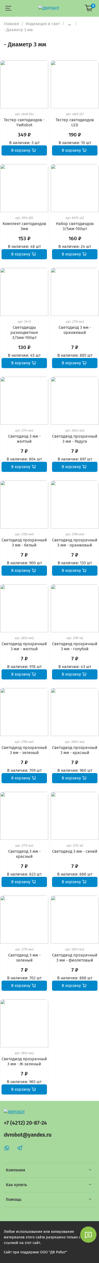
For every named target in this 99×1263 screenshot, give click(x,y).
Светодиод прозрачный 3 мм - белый (24, 543)
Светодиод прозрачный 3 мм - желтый (24, 646)
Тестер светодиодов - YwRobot (24, 122)
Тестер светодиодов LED (75, 122)
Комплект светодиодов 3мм (24, 226)
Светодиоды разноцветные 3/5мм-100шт (24, 332)
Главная (11, 23)
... (69, 24)
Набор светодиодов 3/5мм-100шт (75, 226)
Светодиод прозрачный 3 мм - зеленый (24, 750)
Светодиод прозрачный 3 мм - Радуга (74, 439)
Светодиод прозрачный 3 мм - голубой (74, 646)
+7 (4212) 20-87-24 (25, 1123)
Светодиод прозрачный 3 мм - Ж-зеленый (24, 1061)
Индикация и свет (43, 23)
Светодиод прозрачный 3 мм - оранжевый (74, 543)
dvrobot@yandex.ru (28, 1135)
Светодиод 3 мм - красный (24, 854)
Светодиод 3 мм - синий (74, 851)
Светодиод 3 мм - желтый (24, 439)
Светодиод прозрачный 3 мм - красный (74, 750)
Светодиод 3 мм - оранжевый (75, 330)
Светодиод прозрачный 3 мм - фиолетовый (74, 958)
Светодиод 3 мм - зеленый (24, 958)
